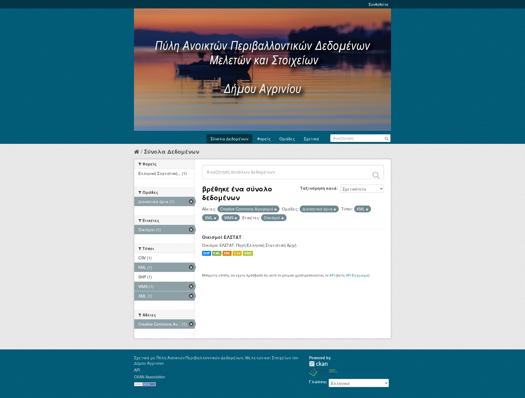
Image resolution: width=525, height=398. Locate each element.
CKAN (318, 364)
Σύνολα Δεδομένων (229, 138)
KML (216, 253)
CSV (237, 253)
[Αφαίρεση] (275, 209)
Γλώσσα (317, 381)
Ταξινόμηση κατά (318, 188)
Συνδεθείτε (378, 4)
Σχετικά (311, 138)
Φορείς (264, 138)
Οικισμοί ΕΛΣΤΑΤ (221, 237)
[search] (376, 175)
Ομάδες (287, 138)
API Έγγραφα (357, 275)
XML (227, 253)
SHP (206, 253)
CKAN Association (149, 376)
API (332, 275)
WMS (248, 253)
